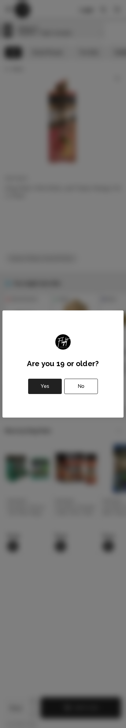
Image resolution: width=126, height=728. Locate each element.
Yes (45, 386)
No (81, 386)
